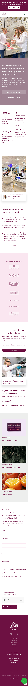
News (14, 645)
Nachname (5, 538)
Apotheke (14, 640)
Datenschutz (14, 670)
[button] (24, 14)
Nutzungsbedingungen (10, 594)
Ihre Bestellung (6, 561)
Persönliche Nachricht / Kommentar (12, 576)
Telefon (4, 553)
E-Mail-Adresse (6, 546)
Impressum (14, 672)
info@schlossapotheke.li (14, 654)
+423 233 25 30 (14, 653)
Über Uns (14, 638)
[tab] (14, 350)
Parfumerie (13, 642)
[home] (4, 14)
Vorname (4, 530)
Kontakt (14, 647)
